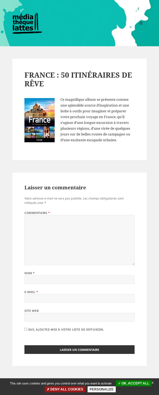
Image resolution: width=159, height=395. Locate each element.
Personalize (102, 389)
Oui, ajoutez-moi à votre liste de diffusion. (65, 329)
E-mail (31, 292)
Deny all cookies (66, 389)
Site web (31, 311)
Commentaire (37, 213)
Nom (29, 273)
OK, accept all (135, 383)
